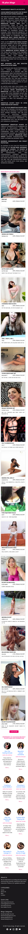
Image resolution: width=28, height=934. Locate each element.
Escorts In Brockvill (8, 582)
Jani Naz (4, 199)
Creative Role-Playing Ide (20, 818)
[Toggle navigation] (24, 2)
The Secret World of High (20, 852)
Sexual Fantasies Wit (8, 408)
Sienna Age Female (7, 234)
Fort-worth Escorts (6, 905)
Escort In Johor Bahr (8, 722)
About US (3, 891)
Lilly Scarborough (8, 443)
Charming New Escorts (9, 304)
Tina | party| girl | (8, 338)
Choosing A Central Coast (20, 786)
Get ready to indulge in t (7, 852)
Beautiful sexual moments (21, 752)
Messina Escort (6, 617)
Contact (3, 895)
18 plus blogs (8, 2)
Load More (14, 731)
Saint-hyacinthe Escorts (7, 902)
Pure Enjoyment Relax (9, 513)
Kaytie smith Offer (7, 269)
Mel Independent (7, 687)
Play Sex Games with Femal (7, 819)
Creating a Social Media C (7, 786)
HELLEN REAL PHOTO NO (9, 652)
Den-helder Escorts (6, 907)
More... (7, 767)
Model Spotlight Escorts (7, 914)
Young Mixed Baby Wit (9, 373)
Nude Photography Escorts (8, 915)
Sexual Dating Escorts (7, 917)
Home (2, 890)
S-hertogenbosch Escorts (8, 903)
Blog (2, 893)
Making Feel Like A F (8, 478)
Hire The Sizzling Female (7, 752)
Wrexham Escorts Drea (9, 547)
